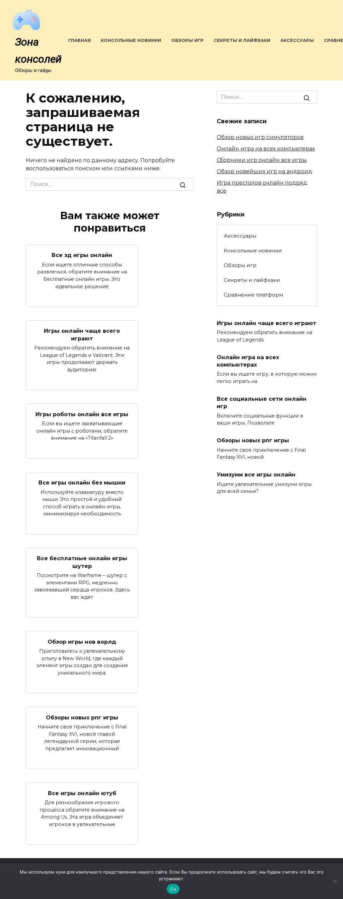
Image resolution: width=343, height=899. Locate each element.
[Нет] (334, 881)
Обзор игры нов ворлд (82, 641)
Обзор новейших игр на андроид (264, 171)
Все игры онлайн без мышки (82, 482)
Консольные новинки (131, 40)
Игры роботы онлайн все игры (82, 414)
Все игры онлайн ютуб (82, 793)
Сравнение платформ (253, 295)
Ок (173, 889)
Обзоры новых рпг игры (82, 717)
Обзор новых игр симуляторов (260, 137)
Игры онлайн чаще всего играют (82, 334)
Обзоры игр (187, 40)
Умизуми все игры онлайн (256, 474)
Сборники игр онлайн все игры (262, 160)
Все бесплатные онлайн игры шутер (82, 562)
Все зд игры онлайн (82, 255)
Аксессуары (297, 40)
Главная (79, 40)
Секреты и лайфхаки (242, 40)
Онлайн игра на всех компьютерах (266, 148)
